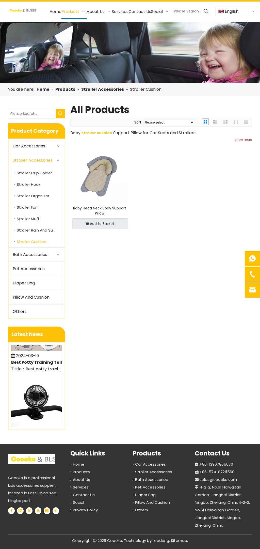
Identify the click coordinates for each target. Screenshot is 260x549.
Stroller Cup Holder (34, 173)
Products (81, 472)
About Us (81, 479)
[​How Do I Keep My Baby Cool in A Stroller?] (36, 422)
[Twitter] (29, 510)
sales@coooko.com (218, 479)
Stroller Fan (27, 207)
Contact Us (84, 494)
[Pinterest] (56, 510)
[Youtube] (38, 510)
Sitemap (179, 540)
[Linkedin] (20, 510)
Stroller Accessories (33, 160)
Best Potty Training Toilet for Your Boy (40, 359)
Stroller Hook (28, 184)
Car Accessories (29, 146)
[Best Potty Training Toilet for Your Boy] (36, 346)
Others (20, 311)
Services (81, 487)
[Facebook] (11, 510)
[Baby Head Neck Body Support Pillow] (100, 174)
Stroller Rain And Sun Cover (41, 230)
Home (78, 464)
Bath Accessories (30, 254)
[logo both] (37, 459)
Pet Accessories (29, 269)
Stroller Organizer (33, 196)
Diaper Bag (24, 283)
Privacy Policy (85, 510)
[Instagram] (47, 510)
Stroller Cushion (31, 241)
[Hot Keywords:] (205, 11)
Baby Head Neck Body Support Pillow (99, 211)
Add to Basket (102, 223)
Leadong (161, 540)
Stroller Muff (28, 218)
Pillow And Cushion (31, 297)
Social (78, 502)
